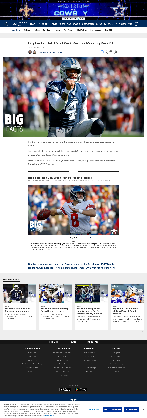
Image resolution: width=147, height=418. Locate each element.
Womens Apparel (116, 356)
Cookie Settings (93, 409)
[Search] (117, 23)
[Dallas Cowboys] (73, 400)
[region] (73, 409)
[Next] (90, 237)
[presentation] (143, 332)
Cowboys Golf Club (62, 371)
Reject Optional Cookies (112, 409)
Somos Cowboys (62, 375)
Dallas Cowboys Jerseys (116, 364)
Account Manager (89, 352)
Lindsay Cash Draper (55, 52)
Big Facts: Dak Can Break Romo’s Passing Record (60, 177)
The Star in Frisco (62, 360)
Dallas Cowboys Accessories (116, 367)
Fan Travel (89, 371)
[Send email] (111, 53)
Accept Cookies (131, 409)
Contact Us (62, 364)
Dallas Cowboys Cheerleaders (62, 352)
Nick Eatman (44, 52)
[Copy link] (115, 52)
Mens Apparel (116, 352)
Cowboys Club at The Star (62, 367)
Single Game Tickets (89, 360)
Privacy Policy (32, 352)
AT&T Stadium (62, 356)
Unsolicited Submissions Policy (32, 364)
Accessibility (32, 371)
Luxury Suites (89, 364)
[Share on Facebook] (102, 53)
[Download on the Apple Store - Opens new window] (65, 390)
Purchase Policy (32, 360)
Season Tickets (89, 356)
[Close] (143, 409)
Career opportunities (32, 367)
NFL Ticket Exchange (89, 367)
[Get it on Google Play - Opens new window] (81, 390)
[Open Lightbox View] (73, 219)
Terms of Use (32, 356)
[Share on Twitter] (106, 53)
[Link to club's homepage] (6, 23)
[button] (70, 332)
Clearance (116, 371)
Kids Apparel (116, 360)
